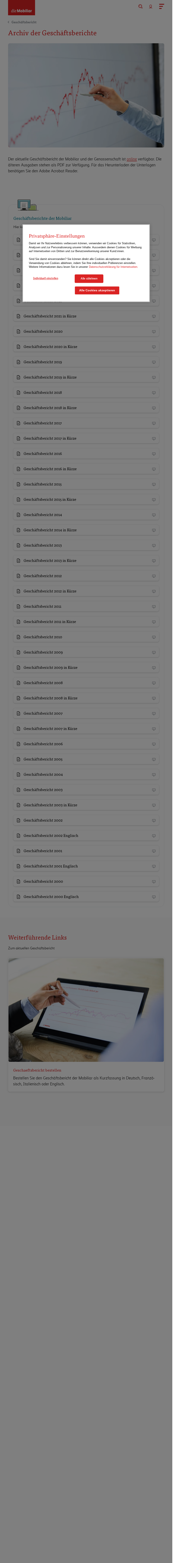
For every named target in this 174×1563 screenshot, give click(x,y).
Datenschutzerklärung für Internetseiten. (113, 267)
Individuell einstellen (45, 278)
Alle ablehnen (89, 278)
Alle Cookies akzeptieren (97, 290)
